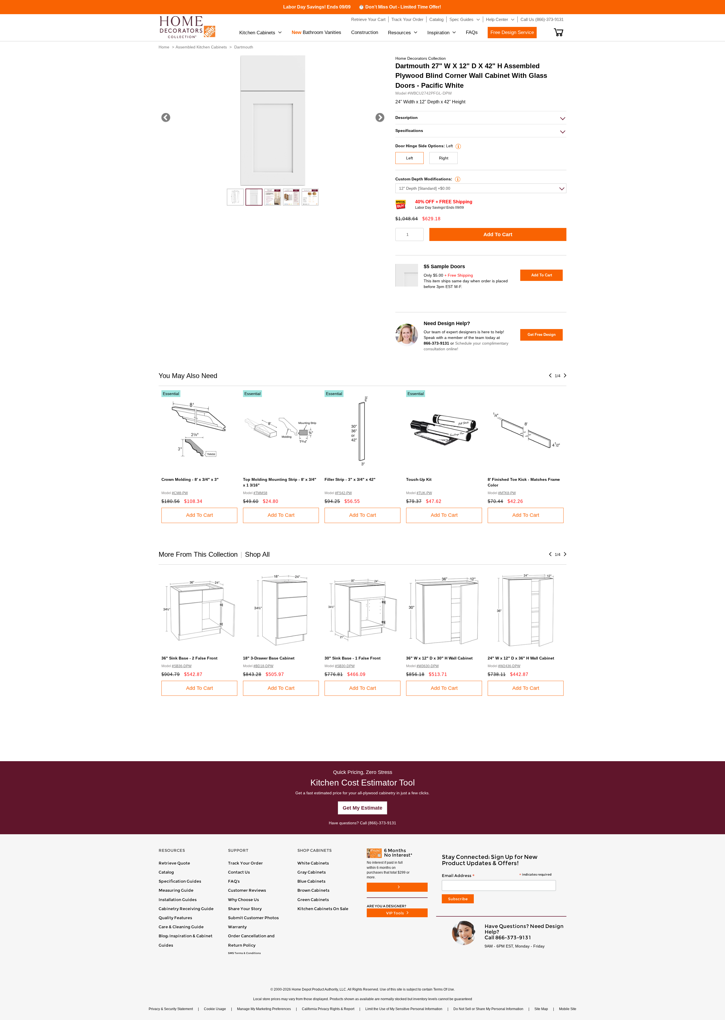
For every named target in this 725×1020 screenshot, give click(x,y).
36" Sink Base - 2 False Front (189, 658)
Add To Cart (497, 234)
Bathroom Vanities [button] (316, 32)
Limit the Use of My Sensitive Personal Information (403, 1009)
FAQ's (234, 881)
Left (409, 158)
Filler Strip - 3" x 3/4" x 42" (350, 479)
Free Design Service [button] (512, 32)
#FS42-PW (343, 493)
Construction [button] (364, 32)
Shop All (257, 554)
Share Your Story (245, 908)
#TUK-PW (424, 493)
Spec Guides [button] (461, 19)
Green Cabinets (313, 899)
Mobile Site (567, 1009)
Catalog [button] (436, 19)
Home (164, 47)
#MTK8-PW (507, 493)
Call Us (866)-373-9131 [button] (542, 19)
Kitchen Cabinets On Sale (322, 908)
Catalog (166, 872)
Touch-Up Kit (419, 479)
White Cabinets (313, 863)
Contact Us (239, 872)
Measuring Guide (176, 890)
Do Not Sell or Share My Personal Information (488, 1009)
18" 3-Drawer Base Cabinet (269, 658)
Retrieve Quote (174, 863)
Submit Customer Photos (253, 917)
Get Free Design (542, 334)
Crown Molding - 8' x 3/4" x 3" (190, 479)
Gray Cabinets (311, 872)
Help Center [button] (497, 19)
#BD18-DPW (263, 666)
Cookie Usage (215, 1009)
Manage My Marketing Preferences (264, 1009)
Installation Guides (178, 899)
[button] (559, 32)
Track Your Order (245, 863)
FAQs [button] (472, 32)
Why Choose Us (243, 899)
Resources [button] (399, 32)
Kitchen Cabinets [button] (257, 32)
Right (443, 158)
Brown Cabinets (313, 890)
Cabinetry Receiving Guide (186, 908)
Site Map (541, 1009)
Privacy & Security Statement (171, 1009)
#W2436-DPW (509, 666)
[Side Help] (457, 146)
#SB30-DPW (345, 666)
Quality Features (175, 917)
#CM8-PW (180, 493)
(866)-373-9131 (382, 823)
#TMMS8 (260, 493)
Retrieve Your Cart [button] (368, 19)
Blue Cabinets (311, 881)
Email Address (496, 875)
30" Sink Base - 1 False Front (353, 658)
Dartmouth (243, 47)
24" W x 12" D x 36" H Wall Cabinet (521, 658)
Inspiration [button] (438, 32)
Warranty (237, 926)
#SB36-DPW (181, 666)
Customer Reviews (247, 890)
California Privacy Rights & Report (328, 1009)
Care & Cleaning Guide (181, 926)
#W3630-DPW (428, 666)
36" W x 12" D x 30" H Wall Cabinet (439, 658)
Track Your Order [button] (407, 19)
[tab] (480, 117)
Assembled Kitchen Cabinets (201, 47)
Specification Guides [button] (180, 881)
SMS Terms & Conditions (244, 953)
